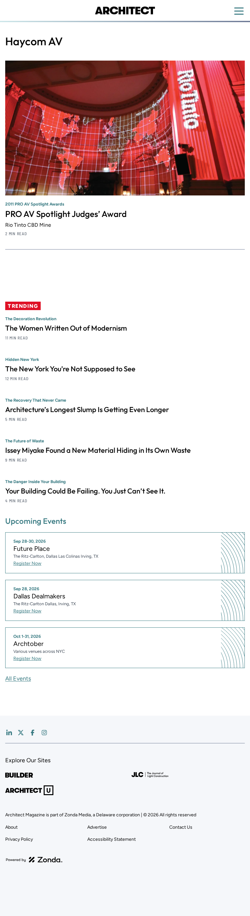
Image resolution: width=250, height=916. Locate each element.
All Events (18, 678)
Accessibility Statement (111, 839)
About (11, 827)
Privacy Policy (19, 839)
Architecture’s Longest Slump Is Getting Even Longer (87, 409)
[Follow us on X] (21, 733)
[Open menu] (238, 11)
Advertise (97, 827)
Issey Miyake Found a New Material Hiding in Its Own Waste (98, 450)
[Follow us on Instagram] (44, 733)
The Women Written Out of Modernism (66, 328)
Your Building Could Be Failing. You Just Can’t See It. (85, 490)
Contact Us (180, 827)
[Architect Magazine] (125, 10)
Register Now (27, 563)
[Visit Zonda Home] (34, 859)
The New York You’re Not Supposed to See (70, 368)
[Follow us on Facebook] (32, 733)
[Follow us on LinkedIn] (9, 733)
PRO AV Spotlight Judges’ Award (66, 213)
